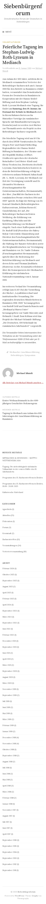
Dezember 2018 (9, 737)
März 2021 (6, 665)
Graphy (35, 896)
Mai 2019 (6, 713)
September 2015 (9, 846)
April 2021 (6, 659)
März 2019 (6, 719)
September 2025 (9, 580)
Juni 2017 (6, 828)
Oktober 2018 (8, 749)
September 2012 (9, 864)
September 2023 (9, 611)
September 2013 (9, 858)
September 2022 (9, 623)
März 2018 (6, 792)
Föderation (7, 521)
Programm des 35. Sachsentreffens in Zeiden (22, 477)
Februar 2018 (8, 798)
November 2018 (9, 743)
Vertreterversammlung (12, 551)
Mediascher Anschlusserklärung (24, 352)
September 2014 (9, 852)
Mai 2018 (6, 779)
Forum (5, 527)
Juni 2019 (6, 707)
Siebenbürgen (17, 355)
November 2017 (9, 810)
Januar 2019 (7, 731)
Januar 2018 (7, 804)
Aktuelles (6, 515)
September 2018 (9, 755)
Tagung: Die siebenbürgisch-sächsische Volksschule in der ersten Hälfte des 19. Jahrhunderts (19, 469)
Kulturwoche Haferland (12, 492)
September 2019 (9, 695)
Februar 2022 (8, 635)
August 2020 (7, 677)
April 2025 (6, 592)
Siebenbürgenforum (23, 10)
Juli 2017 (5, 822)
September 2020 (9, 671)
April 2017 (6, 834)
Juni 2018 (6, 774)
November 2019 (9, 689)
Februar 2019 (8, 725)
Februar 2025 (8, 598)
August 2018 (7, 761)
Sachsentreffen (9, 539)
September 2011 (9, 870)
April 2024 (6, 605)
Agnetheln (7, 509)
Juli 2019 (5, 701)
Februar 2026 (8, 568)
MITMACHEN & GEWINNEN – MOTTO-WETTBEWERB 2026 (20, 459)
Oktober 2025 (8, 574)
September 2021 (9, 647)
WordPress (19, 896)
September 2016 (9, 840)
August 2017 (7, 816)
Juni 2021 (6, 653)
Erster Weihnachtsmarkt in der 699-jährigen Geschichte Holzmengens (20, 402)
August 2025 (7, 586)
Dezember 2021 (9, 641)
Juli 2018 (5, 767)
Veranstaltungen (11, 42)
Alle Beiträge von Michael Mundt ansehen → (23, 382)
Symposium (30, 355)
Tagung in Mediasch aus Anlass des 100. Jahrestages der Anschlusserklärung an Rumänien (22, 416)
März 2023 (7, 617)
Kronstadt (6, 533)
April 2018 (6, 786)
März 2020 (7, 683)
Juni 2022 (6, 629)
